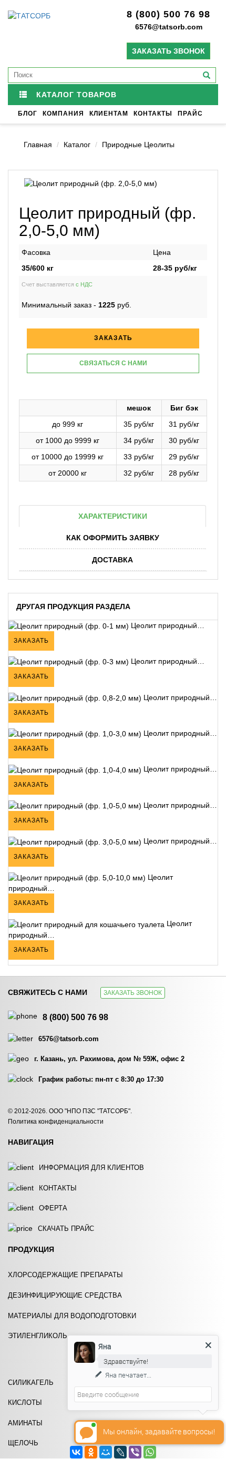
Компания (63, 113)
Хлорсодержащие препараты (65, 1275)
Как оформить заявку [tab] (112, 537)
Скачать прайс (66, 1228)
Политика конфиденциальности (56, 1121)
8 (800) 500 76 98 (168, 14)
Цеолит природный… (166, 625)
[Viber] (135, 1452)
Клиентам (108, 113)
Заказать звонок (168, 51)
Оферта (53, 1208)
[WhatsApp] (149, 1452)
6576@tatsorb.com (168, 27)
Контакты (152, 113)
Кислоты (25, 1402)
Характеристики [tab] (112, 516)
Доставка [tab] (112, 560)
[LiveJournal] (120, 1452)
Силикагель (31, 1382)
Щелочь (23, 1443)
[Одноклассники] (91, 1452)
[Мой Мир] (105, 1452)
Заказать (31, 640)
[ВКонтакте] (76, 1452)
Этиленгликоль (37, 1336)
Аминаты (25, 1423)
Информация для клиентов (91, 1168)
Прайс (190, 113)
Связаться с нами (113, 363)
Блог (27, 113)
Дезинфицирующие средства (65, 1295)
